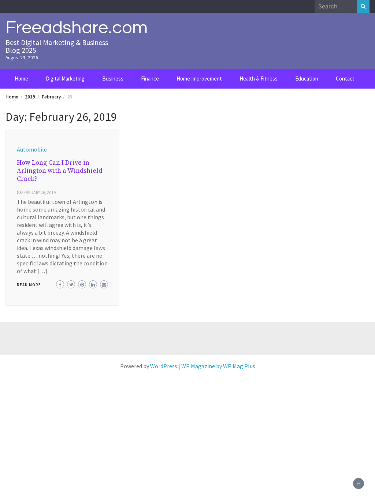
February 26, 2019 (38, 192)
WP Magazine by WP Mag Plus (218, 366)
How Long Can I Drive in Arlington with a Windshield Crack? (59, 170)
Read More (29, 284)
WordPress (163, 366)
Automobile (32, 149)
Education (306, 78)
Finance (150, 78)
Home (21, 78)
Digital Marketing (65, 78)
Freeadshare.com (76, 28)
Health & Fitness (259, 78)
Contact (345, 78)
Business (112, 78)
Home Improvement (199, 78)
